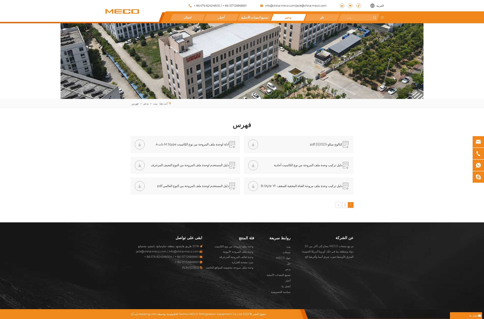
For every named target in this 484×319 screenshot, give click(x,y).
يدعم (288, 17)
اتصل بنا (286, 286)
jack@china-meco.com (311, 5)
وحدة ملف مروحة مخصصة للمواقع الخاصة (229, 267)
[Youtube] (350, 5)
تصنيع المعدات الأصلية (255, 17)
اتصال (187, 17)
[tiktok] (358, 5)
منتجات (287, 252)
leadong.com (148, 314)
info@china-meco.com (280, 5)
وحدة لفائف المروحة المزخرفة (236, 257)
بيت (288, 246)
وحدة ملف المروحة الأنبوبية (238, 251)
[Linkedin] (342, 5)
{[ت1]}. (134, 314)
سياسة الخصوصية (281, 292)
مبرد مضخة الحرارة (242, 262)
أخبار (221, 17)
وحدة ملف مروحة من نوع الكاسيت (233, 246)
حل (322, 17)
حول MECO (283, 258)
